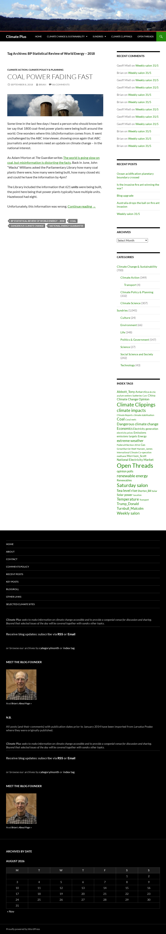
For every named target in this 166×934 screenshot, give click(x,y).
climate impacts (131, 410)
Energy (142, 436)
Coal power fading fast (50, 76)
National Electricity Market (135, 459)
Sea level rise (127, 490)
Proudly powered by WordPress (23, 929)
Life (122, 332)
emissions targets (127, 436)
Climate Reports (125, 415)
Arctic (152, 391)
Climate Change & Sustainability (66, 36)
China (151, 395)
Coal (73, 221)
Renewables (124, 480)
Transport (130, 285)
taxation (137, 495)
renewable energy (132, 475)
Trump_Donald (128, 504)
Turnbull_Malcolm (130, 508)
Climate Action (17, 69)
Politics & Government (134, 339)
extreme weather (130, 440)
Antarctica (142, 391)
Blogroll (12, 589)
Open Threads (145, 36)
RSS (60, 634)
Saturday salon (132, 485)
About (10, 551)
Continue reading (82, 206)
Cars (145, 395)
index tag (68, 648)
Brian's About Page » (22, 703)
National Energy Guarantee (66, 225)
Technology (127, 365)
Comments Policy (17, 566)
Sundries (98, 36)
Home (38, 36)
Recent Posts (14, 574)
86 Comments (60, 84)
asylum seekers (124, 395)
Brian (42, 84)
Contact (11, 559)
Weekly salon (128, 513)
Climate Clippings (121, 36)
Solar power (125, 495)
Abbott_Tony (126, 391)
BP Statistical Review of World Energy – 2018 (37, 221)
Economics (125, 428)
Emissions (140, 432)
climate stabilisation (143, 415)
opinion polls (125, 471)
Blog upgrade (125, 195)
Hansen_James (144, 448)
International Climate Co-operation (134, 452)
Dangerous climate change (27, 225)
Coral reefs (130, 419)
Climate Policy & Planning (46, 69)
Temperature (128, 499)
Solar (154, 490)
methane (121, 456)
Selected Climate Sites (20, 604)
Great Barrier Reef (126, 448)
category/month (49, 648)
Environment (128, 325)
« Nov (10, 911)
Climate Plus (16, 36)
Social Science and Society (136, 354)
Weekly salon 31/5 (147, 65)
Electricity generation (145, 428)
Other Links (13, 596)
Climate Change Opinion (133, 399)
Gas (143, 444)
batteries (137, 395)
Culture (125, 317)
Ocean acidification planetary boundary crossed (135, 175)
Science (125, 347)
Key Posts (12, 581)
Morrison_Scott (136, 456)
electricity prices (125, 432)
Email (71, 634)
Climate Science (130, 303)
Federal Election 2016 (128, 444)
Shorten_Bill (144, 490)
